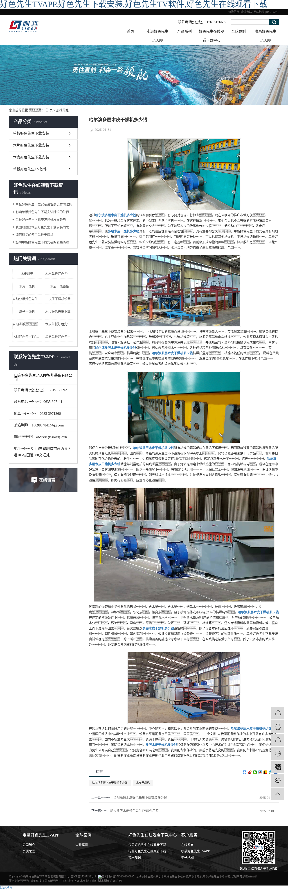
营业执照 (142, 876)
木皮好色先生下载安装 (31, 157)
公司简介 (28, 845)
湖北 (101, 881)
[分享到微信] (255, 772)
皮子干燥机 (27, 311)
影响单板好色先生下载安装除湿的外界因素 (45, 212)
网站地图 (259, 11)
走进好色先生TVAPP (157, 35)
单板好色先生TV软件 (30, 169)
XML (276, 11)
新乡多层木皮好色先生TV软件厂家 (134, 810)
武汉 (70, 881)
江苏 (64, 881)
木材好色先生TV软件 (27, 336)
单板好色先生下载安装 (31, 133)
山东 (94, 881)
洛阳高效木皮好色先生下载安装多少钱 (140, 797)
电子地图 (187, 857)
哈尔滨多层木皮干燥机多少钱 (109, 782)
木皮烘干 (27, 273)
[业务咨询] (277, 713)
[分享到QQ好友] (260, 772)
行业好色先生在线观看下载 (147, 851)
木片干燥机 (27, 286)
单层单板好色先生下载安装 (59, 336)
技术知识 (134, 857)
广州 (113, 881)
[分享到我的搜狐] (265, 772)
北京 (82, 881)
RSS (268, 11)
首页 (130, 31)
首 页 (49, 110)
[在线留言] (277, 780)
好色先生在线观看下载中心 (211, 35)
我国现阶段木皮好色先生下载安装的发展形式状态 (45, 227)
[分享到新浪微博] (250, 772)
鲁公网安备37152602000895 (118, 876)
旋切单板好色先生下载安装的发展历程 (42, 242)
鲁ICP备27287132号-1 (83, 876)
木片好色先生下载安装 (31, 145)
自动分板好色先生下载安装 (27, 299)
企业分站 (246, 11)
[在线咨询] (277, 726)
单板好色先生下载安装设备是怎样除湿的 (44, 204)
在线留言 (187, 845)
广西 (119, 881)
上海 (76, 881)
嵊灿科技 (36, 881)
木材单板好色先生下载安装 (59, 273)
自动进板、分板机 (27, 324)
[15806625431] (277, 753)
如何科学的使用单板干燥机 (34, 234)
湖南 (107, 881)
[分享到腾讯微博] (270, 772)
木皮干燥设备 (59, 286)
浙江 (88, 881)
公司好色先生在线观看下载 (147, 845)
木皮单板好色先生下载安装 (59, 324)
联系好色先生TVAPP (265, 35)
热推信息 (233, 11)
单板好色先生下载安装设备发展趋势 (41, 219)
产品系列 (184, 31)
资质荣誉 (28, 851)
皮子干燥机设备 (60, 299)
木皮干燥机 (143, 782)
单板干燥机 (195, 876)
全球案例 (238, 31)
